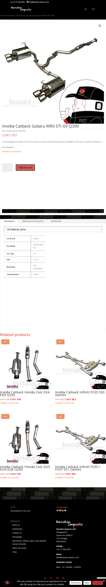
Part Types (10, 15)
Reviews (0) (56, 221)
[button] (99, 25)
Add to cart (25, 167)
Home (2, 15)
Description (9, 221)
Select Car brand (19, 548)
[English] (57, 510)
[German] (62, 510)
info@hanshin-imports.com (67, 557)
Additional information (32, 221)
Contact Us (17, 533)
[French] (60, 510)
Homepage (17, 537)
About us (16, 525)
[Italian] (65, 510)
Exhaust (19, 15)
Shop (14, 552)
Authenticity (17, 529)
